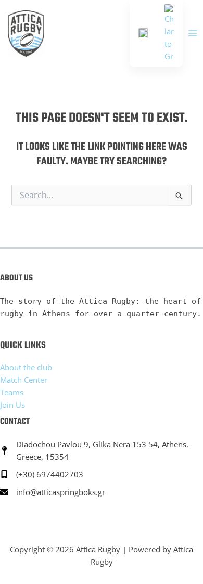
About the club (26, 367)
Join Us (12, 404)
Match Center (23, 379)
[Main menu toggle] (192, 33)
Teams (11, 392)
